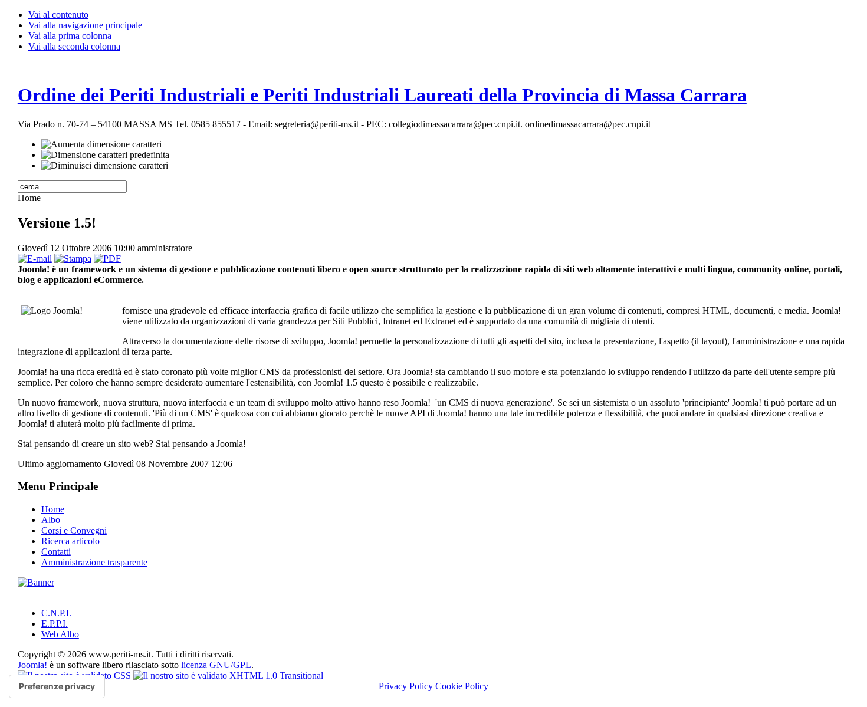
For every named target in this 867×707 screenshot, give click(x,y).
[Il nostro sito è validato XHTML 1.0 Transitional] (228, 675)
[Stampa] (72, 259)
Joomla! (32, 665)
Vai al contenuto (58, 14)
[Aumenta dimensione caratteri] (101, 144)
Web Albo (60, 634)
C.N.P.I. (56, 613)
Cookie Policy (461, 686)
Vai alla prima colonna (69, 36)
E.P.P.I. (54, 624)
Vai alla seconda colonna (74, 46)
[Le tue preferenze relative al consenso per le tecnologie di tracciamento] (56, 686)
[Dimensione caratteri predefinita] (105, 155)
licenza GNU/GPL (216, 665)
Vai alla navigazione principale (85, 25)
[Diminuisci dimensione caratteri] (104, 165)
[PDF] (107, 259)
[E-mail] (35, 259)
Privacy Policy (406, 686)
